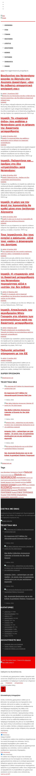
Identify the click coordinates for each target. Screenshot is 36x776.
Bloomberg (7, 472)
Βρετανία (8, 482)
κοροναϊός (5, 497)
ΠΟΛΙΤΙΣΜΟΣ (8, 39)
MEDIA (24, 475)
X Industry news (26, 480)
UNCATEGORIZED (9, 614)
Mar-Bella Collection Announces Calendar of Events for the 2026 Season (17, 412)
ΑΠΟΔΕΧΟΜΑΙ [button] (19, 683)
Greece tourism (4, 475)
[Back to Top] (1, 667)
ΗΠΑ (24, 484)
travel (19, 480)
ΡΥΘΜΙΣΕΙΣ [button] (9, 683)
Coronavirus (14, 472)
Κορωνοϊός (16, 488)
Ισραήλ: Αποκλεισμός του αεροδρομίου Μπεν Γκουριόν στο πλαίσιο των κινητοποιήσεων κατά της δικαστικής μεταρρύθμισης (17, 316)
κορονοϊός (14, 497)
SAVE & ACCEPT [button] (5, 774)
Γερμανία (18, 482)
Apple (2, 472)
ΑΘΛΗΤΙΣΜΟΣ (8, 48)
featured (28, 472)
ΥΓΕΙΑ (6, 30)
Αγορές (3, 482)
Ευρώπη (19, 485)
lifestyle (18, 474)
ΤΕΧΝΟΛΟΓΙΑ (8, 61)
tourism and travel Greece (11, 480)
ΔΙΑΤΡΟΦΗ (23, 482)
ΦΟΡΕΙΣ (13, 495)
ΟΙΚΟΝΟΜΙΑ (8, 25)
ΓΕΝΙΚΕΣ (7, 66)
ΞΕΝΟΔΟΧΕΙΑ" (28, 487)
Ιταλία (27, 485)
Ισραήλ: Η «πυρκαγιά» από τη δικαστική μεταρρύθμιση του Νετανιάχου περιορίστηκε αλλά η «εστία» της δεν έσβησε (17, 280)
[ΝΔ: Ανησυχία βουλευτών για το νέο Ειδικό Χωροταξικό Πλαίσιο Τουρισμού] (19, 448)
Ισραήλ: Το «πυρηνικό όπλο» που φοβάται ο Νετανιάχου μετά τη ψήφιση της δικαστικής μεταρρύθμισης (18, 125)
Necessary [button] (4, 732)
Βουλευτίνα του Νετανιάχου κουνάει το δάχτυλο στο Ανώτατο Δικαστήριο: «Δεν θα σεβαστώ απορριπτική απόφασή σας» (17, 82)
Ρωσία (14, 492)
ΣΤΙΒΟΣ (19, 492)
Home (2, 71)
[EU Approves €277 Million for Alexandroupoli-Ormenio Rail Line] (19, 388)
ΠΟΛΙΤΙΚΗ (22, 490)
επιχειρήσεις (22, 494)
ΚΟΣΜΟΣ (7, 52)
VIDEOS (6, 616)
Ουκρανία (14, 490)
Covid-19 (21, 472)
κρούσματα (21, 497)
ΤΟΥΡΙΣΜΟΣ (8, 57)
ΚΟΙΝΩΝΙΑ (32, 485)
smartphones (21, 477)
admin (5, 93)
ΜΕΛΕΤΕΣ (22, 487)
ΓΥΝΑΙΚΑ (7, 34)
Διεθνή (28, 482)
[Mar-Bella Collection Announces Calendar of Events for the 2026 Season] (19, 405)
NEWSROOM (8, 477)
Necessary (6, 735)
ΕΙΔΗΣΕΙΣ (4, 484)
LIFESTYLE (7, 43)
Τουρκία (3, 495)
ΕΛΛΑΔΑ (12, 484)
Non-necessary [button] (5, 752)
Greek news (11, 475)
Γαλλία (12, 482)
